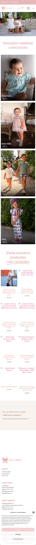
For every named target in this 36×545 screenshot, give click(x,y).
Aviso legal (28, 542)
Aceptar (18, 529)
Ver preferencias (18, 539)
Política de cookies (9, 542)
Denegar (18, 534)
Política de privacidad (20, 542)
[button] (33, 512)
